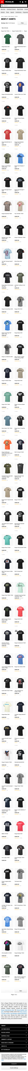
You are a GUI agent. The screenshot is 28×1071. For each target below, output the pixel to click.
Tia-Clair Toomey (5, 1013)
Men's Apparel (11, 16)
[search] (14, 5)
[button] (2, 5)
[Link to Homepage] (9, 2)
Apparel (5, 16)
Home (2, 16)
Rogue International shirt (7, 1010)
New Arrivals (5, 28)
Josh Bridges (13, 1013)
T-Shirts (16, 16)
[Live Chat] (20, 1)
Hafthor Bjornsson (22, 1013)
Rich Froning (23, 1011)
